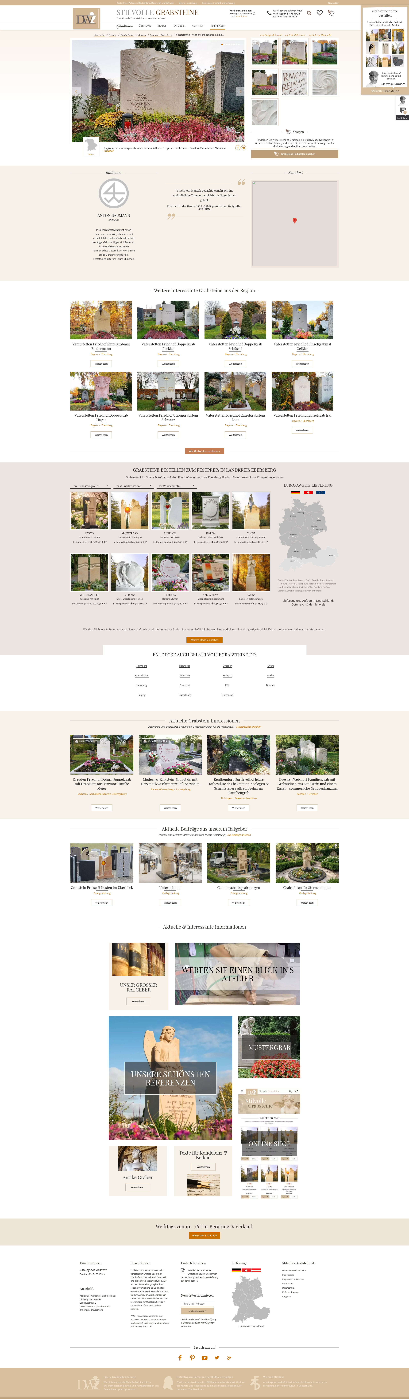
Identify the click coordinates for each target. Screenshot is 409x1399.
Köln (227, 685)
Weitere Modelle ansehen (204, 639)
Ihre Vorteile (288, 1274)
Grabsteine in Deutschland (251, 1326)
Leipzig (142, 694)
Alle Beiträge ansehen (239, 834)
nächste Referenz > (295, 35)
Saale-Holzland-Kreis (246, 798)
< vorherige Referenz (270, 35)
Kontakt (197, 25)
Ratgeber (179, 25)
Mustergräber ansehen (248, 726)
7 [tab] (236, 44)
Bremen (329, 580)
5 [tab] (231, 44)
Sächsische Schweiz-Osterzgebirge (108, 793)
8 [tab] (239, 44)
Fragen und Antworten (293, 1279)
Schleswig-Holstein (302, 590)
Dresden (227, 665)
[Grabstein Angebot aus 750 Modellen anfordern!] (385, 48)
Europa (112, 35)
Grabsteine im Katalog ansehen (298, 153)
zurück (320, 35)
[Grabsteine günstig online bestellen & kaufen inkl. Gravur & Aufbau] (86, 18)
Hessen (291, 583)
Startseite (99, 35)
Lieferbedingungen (291, 1292)
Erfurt (270, 665)
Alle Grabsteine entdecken (204, 451)
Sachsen (327, 587)
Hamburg (282, 583)
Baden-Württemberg (287, 580)
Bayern (142, 35)
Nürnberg (141, 665)
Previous (76, 91)
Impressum (287, 1283)
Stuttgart (227, 675)
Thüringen (317, 590)
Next (240, 91)
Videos (162, 25)
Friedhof (108, 150)
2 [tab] (224, 44)
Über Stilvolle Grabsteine (294, 1270)
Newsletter (333, 2)
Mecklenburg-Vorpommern (309, 583)
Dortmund (227, 694)
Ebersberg (106, 354)
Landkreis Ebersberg (161, 35)
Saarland (318, 587)
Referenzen (217, 25)
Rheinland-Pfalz (306, 587)
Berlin (308, 580)
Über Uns (145, 25)
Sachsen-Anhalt (285, 590)
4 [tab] (229, 44)
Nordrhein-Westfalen (288, 587)
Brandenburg (318, 580)
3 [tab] (227, 44)
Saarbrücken (142, 675)
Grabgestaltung (102, 893)
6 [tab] (234, 44)
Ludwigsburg (183, 789)
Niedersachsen (329, 583)
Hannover (184, 665)
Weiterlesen (101, 363)
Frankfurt (185, 685)
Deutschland (127, 35)
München (185, 675)
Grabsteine (124, 26)
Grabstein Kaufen (89, 741)
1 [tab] (222, 44)
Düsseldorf (185, 694)
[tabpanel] (158, 91)
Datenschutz (288, 1287)
